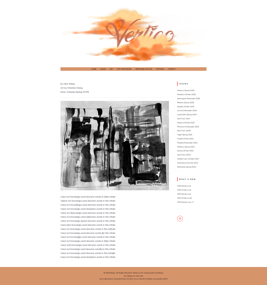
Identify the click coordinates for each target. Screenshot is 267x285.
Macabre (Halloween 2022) (187, 143)
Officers (160, 69)
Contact (172, 69)
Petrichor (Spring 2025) (185, 102)
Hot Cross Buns (124, 69)
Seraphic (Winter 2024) (185, 107)
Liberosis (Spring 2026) (185, 90)
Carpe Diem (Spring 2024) (186, 114)
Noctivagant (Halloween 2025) (188, 98)
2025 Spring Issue (184, 194)
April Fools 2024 (183, 119)
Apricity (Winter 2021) (185, 151)
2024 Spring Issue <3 (185, 202)
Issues (103, 69)
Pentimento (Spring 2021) (186, 167)
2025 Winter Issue (184, 190)
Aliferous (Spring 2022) (186, 147)
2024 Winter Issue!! (184, 198)
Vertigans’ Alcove (143, 69)
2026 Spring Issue (184, 186)
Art (111, 69)
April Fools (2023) (184, 131)
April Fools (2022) (184, 155)
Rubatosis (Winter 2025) (186, 94)
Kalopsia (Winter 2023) (186, 123)
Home (93, 69)
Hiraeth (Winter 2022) (185, 139)
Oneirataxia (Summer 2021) (187, 163)
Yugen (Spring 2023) (184, 135)
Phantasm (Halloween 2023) (188, 127)
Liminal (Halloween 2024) (187, 110)
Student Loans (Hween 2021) (188, 159)
